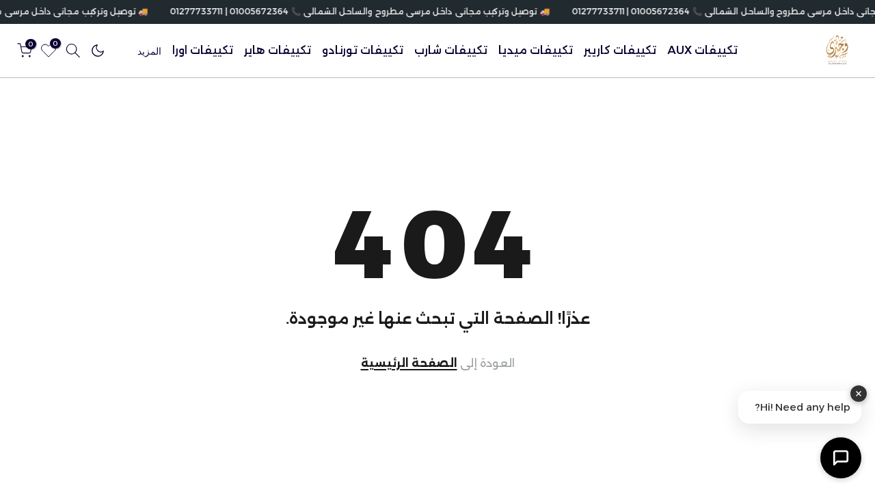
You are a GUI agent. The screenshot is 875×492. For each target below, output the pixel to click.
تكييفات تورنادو (362, 50)
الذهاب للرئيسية (438, 363)
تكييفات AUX (702, 50)
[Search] (73, 50)
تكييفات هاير (277, 50)
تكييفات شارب (450, 50)
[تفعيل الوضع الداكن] (98, 50)
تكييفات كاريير (620, 50)
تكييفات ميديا (535, 50)
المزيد (149, 51)
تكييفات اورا (202, 50)
